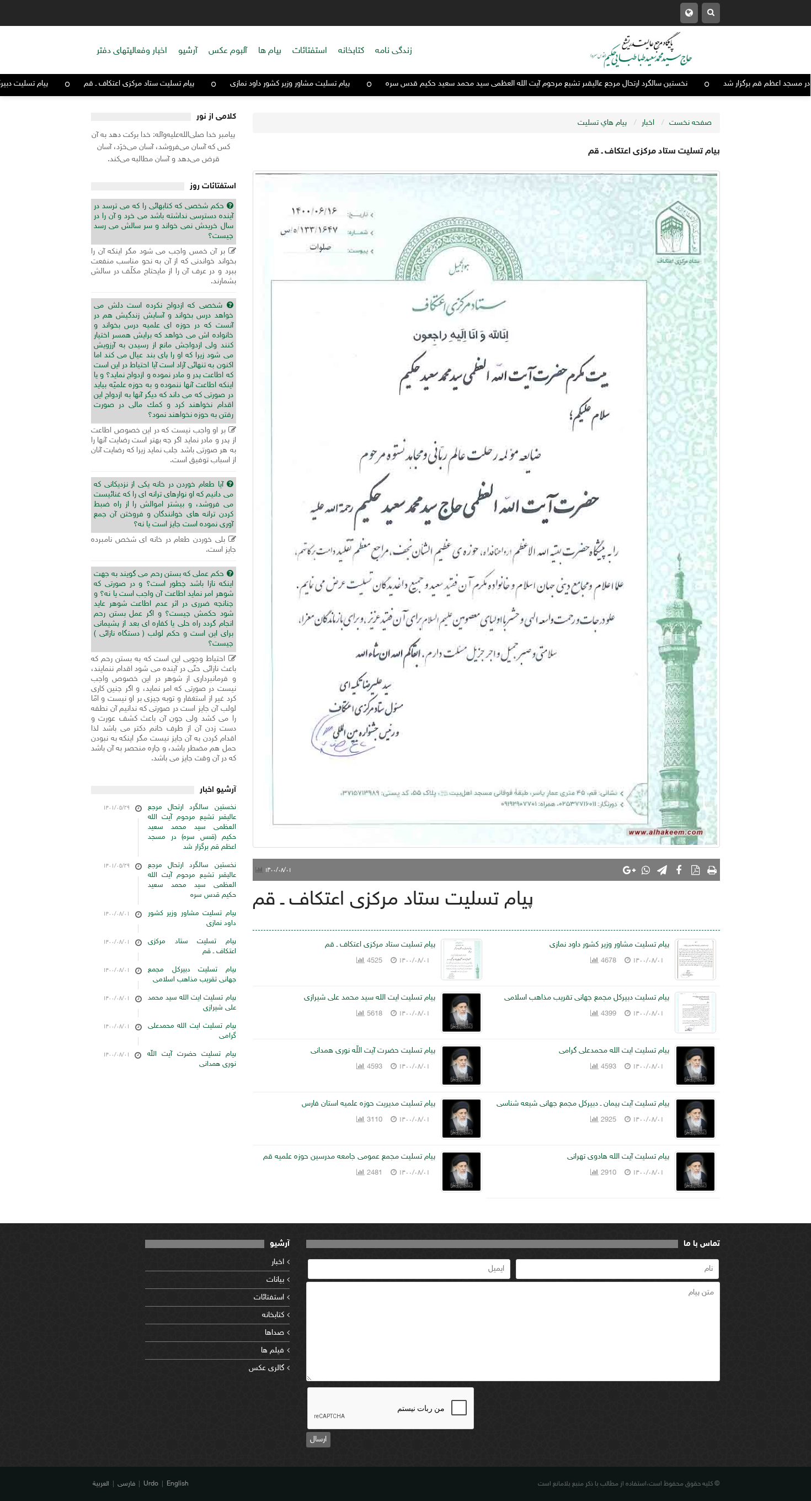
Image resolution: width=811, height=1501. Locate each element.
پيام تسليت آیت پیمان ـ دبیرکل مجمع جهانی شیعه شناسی (583, 1103)
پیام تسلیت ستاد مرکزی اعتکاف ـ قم (196, 83)
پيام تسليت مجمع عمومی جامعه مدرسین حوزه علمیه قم (349, 1156)
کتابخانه (273, 1315)
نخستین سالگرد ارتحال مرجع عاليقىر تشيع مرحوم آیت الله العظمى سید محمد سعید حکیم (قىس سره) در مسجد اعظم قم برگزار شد (192, 827)
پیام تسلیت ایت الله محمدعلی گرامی (614, 1050)
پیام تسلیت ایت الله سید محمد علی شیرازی (369, 997)
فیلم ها (272, 1350)
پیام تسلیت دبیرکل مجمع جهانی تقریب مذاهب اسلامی (586, 997)
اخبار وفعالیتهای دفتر (132, 51)
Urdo (150, 1484)
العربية (101, 1484)
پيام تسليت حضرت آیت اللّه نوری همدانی (373, 1050)
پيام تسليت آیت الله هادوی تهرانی (618, 1156)
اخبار (277, 1262)
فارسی (126, 1484)
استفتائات (309, 51)
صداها (274, 1333)
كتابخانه (351, 51)
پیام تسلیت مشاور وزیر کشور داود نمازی (347, 83)
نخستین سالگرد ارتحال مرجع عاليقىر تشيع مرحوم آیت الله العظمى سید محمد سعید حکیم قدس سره (593, 83)
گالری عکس (266, 1368)
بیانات (275, 1280)
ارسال (318, 1439)
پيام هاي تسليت (602, 123)
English (178, 1484)
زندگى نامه (393, 51)
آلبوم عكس (228, 51)
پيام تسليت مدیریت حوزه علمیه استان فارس (368, 1103)
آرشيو (188, 51)
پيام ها (269, 51)
